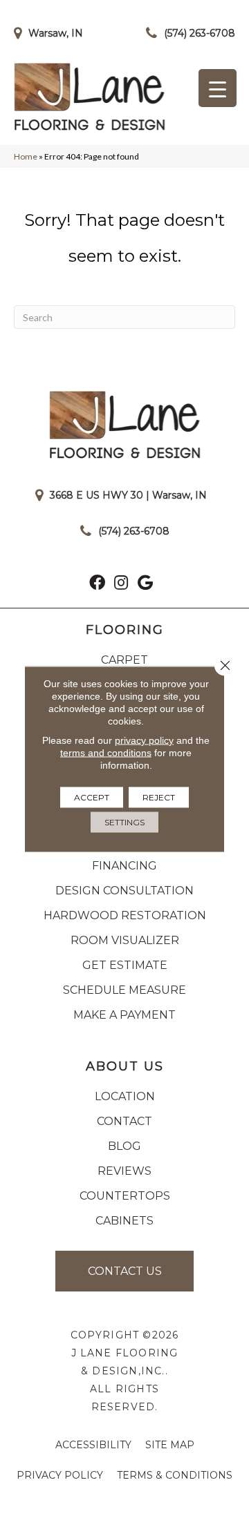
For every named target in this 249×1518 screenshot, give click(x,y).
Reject (158, 797)
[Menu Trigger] (218, 88)
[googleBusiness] (145, 584)
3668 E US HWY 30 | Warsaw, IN (128, 495)
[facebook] (97, 584)
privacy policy (144, 740)
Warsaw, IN (55, 33)
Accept (91, 797)
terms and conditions (105, 752)
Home (25, 156)
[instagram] (121, 584)
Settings (124, 822)
